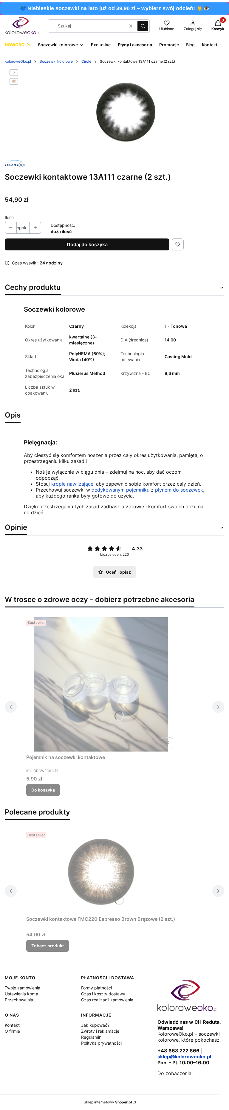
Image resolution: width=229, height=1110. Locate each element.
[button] (142, 26)
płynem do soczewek (179, 490)
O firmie (12, 1031)
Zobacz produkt (47, 945)
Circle (86, 61)
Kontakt (12, 1025)
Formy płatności (96, 987)
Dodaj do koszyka (87, 244)
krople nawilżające (72, 484)
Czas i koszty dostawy (103, 993)
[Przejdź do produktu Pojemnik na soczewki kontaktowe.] (100, 684)
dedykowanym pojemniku (120, 490)
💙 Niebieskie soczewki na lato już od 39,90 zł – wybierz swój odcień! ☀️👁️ (114, 8)
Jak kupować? (95, 1025)
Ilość (9, 217)
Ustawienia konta (21, 993)
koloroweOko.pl (18, 61)
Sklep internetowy (108, 1102)
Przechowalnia (19, 999)
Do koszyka (43, 789)
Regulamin (91, 1037)
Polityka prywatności (101, 1043)
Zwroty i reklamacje (100, 1031)
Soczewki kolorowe (56, 61)
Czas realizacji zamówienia (107, 999)
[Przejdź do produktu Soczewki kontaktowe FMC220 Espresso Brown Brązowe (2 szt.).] (100, 871)
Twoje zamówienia (22, 987)
